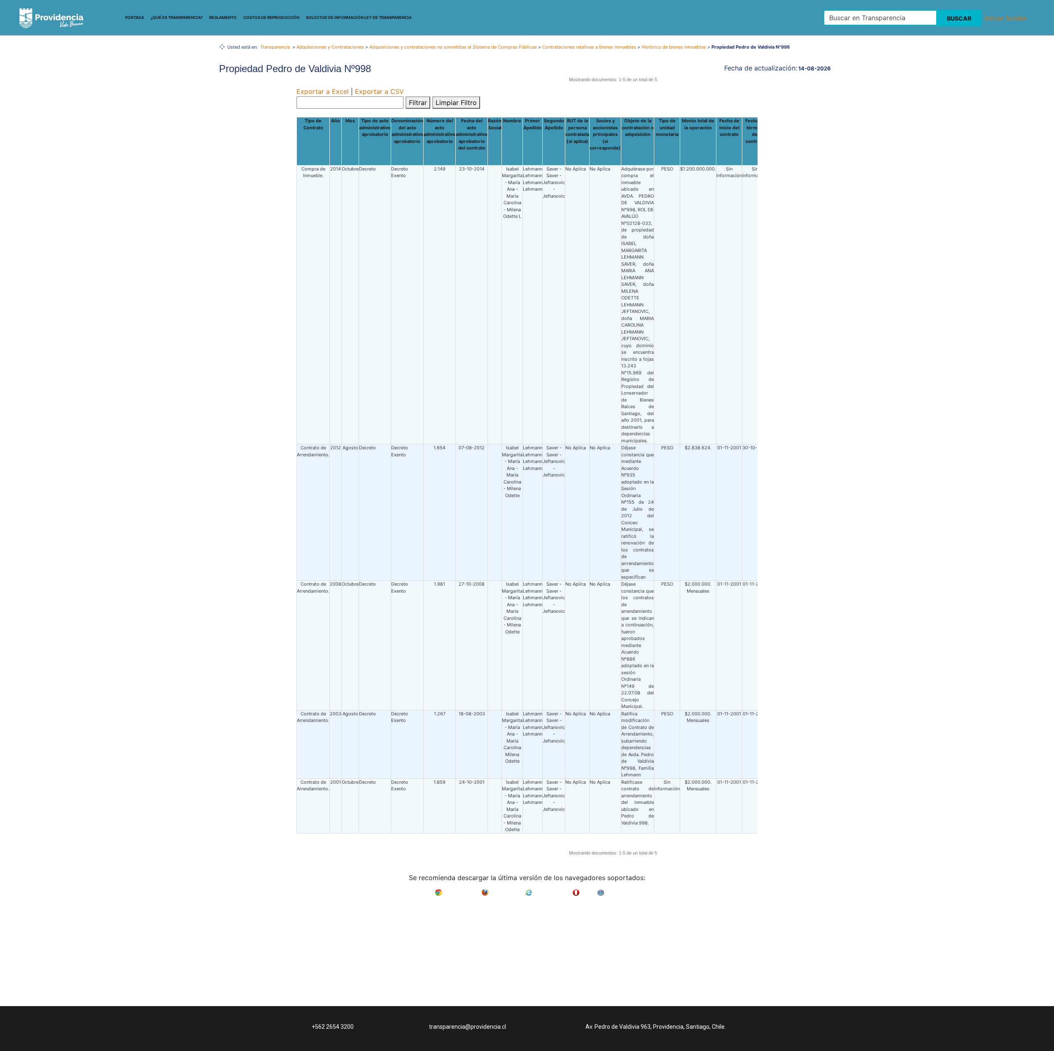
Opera (588, 890)
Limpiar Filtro (456, 102)
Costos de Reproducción (271, 17)
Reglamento (223, 17)
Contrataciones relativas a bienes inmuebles (589, 47)
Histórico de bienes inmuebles (673, 47)
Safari (612, 890)
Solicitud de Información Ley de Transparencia (359, 17)
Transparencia (275, 47)
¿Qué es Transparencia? (177, 17)
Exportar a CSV (379, 91)
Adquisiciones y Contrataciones (330, 47)
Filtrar (418, 102)
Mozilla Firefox (506, 890)
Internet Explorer (552, 890)
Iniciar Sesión (1005, 18)
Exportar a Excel (322, 91)
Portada (134, 17)
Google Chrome (462, 890)
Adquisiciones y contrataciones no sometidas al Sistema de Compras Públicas (453, 47)
